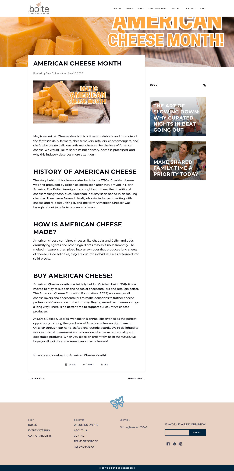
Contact (80, 435)
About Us (80, 430)
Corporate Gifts (40, 435)
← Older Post (36, 378)
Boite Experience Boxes (115, 468)
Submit (197, 432)
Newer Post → (136, 378)
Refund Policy (84, 446)
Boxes (32, 425)
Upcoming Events (86, 425)
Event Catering (39, 430)
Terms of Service (86, 441)
